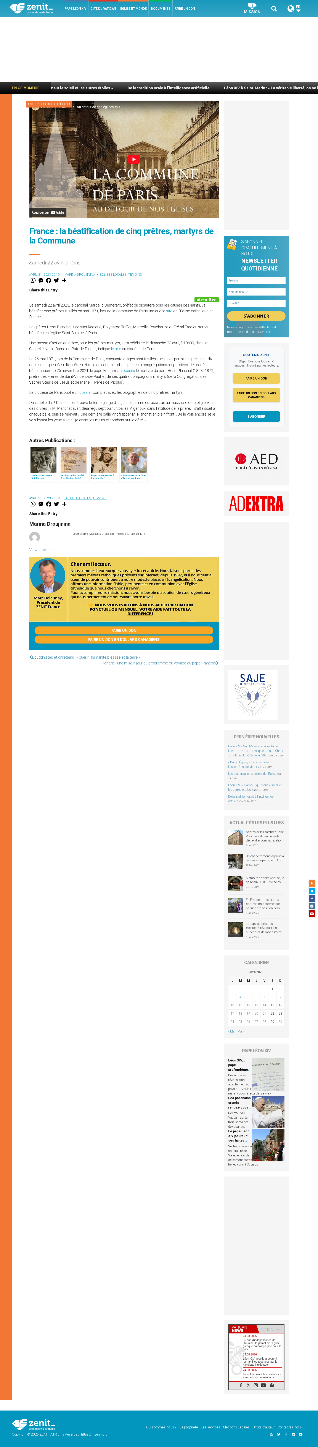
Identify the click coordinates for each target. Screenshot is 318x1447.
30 (280, 1021)
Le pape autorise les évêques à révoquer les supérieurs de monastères (264, 928)
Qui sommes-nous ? (161, 1427)
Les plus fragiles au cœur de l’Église (252, 773)
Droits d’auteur (264, 1427)
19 (248, 1013)
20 (256, 1013)
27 (256, 1021)
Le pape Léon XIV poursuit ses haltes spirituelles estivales (238, 1140)
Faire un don (185, 8)
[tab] (242, 1329)
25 (240, 1021)
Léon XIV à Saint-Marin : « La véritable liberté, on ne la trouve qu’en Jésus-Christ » (231, 88)
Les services (210, 1427)
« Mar (232, 1031)
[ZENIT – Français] (36, 8)
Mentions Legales (236, 1427)
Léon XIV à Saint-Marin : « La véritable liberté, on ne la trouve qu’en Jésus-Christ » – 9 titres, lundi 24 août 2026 (255, 751)
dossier (85, 392)
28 (264, 1021)
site (169, 311)
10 (232, 1005)
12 (248, 1005)
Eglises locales (41, 104)
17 (232, 1013)
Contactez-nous (290, 1427)
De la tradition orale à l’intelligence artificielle (102, 88)
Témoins (63, 104)
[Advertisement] (159, 49)
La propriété (189, 1427)
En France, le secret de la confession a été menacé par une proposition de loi (263, 904)
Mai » (241, 1031)
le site (116, 348)
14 (264, 1005)
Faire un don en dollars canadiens (124, 639)
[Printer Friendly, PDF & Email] (206, 299)
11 (240, 1005)
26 (248, 1021)
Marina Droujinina (79, 274)
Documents (160, 8)
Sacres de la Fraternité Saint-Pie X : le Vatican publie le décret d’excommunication (265, 836)
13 (256, 1005)
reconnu (128, 370)
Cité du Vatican (103, 8)
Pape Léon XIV (75, 8)
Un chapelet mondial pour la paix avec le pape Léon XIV (265, 858)
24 (232, 1021)
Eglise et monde (133, 8)
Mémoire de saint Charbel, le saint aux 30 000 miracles (265, 880)
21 (264, 1013)
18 (240, 1013)
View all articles (42, 549)
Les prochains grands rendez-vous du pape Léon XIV (239, 1107)
